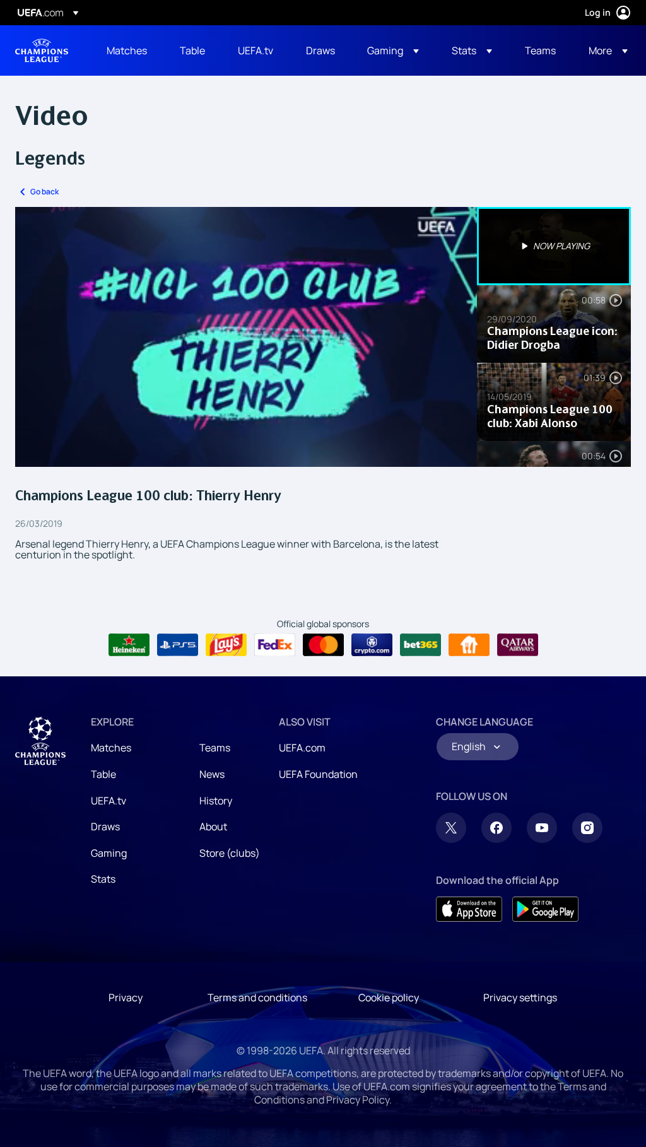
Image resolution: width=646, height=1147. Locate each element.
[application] (246, 337)
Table (103, 774)
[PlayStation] (177, 644)
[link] (126, 50)
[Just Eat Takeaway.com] (469, 644)
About (213, 826)
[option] (554, 246)
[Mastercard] (323, 644)
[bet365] (420, 644)
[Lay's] (226, 644)
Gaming (109, 853)
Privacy (126, 997)
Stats (103, 879)
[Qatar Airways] (517, 644)
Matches (111, 748)
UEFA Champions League (41, 50)
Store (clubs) (229, 853)
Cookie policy (388, 997)
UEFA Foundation (318, 774)
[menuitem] (127, 50)
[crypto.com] (371, 644)
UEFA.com (302, 748)
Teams (214, 748)
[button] (393, 50)
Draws (105, 826)
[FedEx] (274, 644)
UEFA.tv (108, 801)
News (212, 774)
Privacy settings (520, 997)
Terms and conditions (257, 997)
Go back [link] (44, 191)
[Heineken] (129, 644)
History (215, 801)
